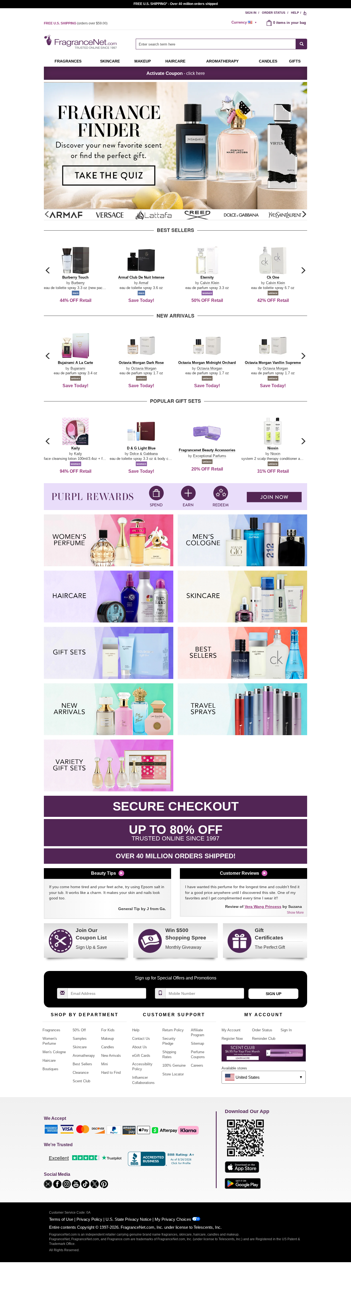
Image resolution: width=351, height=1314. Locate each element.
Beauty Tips (103, 873)
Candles (107, 1047)
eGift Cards (141, 1056)
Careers (197, 1065)
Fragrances (68, 61)
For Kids (108, 1030)
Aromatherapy (84, 1056)
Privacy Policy (89, 1219)
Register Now (232, 1039)
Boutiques (50, 1069)
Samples (80, 1039)
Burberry (78, 283)
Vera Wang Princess (263, 906)
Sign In (250, 12)
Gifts (295, 61)
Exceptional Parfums (209, 456)
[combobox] (221, 44)
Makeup (142, 61)
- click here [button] (175, 73)
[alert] (244, 22)
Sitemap (197, 1043)
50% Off (79, 1030)
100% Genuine (174, 1065)
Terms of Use (61, 1219)
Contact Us (141, 1039)
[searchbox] (216, 44)
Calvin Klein (209, 283)
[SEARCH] (301, 44)
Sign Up (273, 994)
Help (295, 12)
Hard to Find (111, 1073)
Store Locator (173, 1074)
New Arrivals (111, 1056)
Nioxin (275, 454)
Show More (295, 912)
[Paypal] (114, 1130)
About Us (139, 1047)
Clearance (81, 1073)
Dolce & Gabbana (144, 454)
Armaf (143, 283)
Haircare (175, 61)
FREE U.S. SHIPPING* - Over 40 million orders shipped (176, 4)
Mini (104, 1064)
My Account (231, 1030)
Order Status (273, 12)
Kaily (78, 454)
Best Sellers (82, 1064)
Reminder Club (263, 1039)
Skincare (110, 61)
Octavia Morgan (143, 368)
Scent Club (81, 1081)
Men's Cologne (54, 1052)
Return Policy (173, 1030)
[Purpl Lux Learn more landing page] (264, 1055)
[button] (304, 214)
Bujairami (77, 368)
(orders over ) (75, 23)
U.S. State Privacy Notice (128, 1219)
